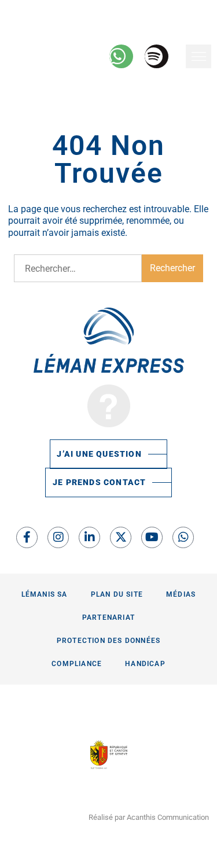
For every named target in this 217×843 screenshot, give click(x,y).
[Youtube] (152, 537)
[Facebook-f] (27, 537)
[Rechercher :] (78, 268)
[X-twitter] (120, 537)
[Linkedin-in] (89, 537)
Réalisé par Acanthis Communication (149, 817)
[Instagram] (58, 537)
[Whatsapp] (183, 537)
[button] (198, 56)
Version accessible (47, 11)
